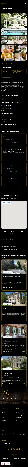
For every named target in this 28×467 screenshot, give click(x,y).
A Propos (4, 415)
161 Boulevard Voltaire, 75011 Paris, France (22, 434)
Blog (17, 420)
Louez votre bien (20, 423)
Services (4, 420)
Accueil (3, 412)
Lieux (3, 417)
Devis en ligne (19, 415)
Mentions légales (6, 458)
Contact (3, 423)
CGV (11, 458)
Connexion (18, 417)
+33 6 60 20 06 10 (6, 443)
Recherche (18, 412)
